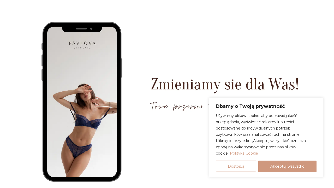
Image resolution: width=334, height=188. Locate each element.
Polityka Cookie (244, 153)
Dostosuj (236, 166)
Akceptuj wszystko (287, 166)
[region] (266, 138)
